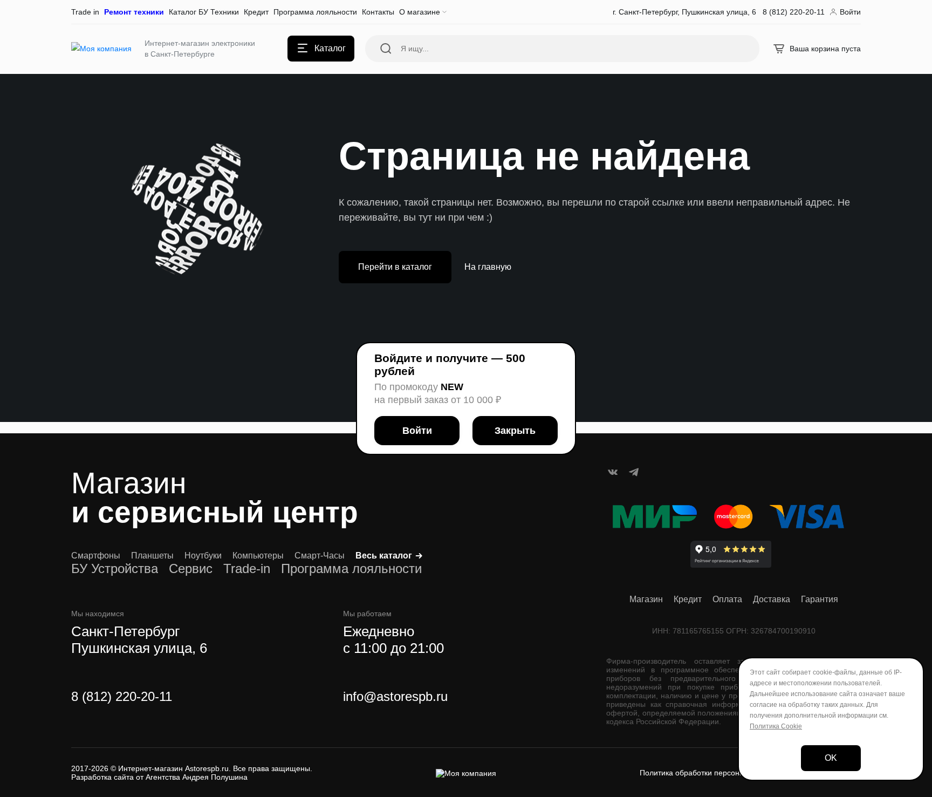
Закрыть (515, 430)
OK (831, 757)
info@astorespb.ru (395, 696)
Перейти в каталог (395, 266)
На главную (487, 266)
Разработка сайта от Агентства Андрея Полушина (159, 777)
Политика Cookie (776, 726)
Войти (417, 430)
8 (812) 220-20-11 (121, 696)
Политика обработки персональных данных (717, 772)
